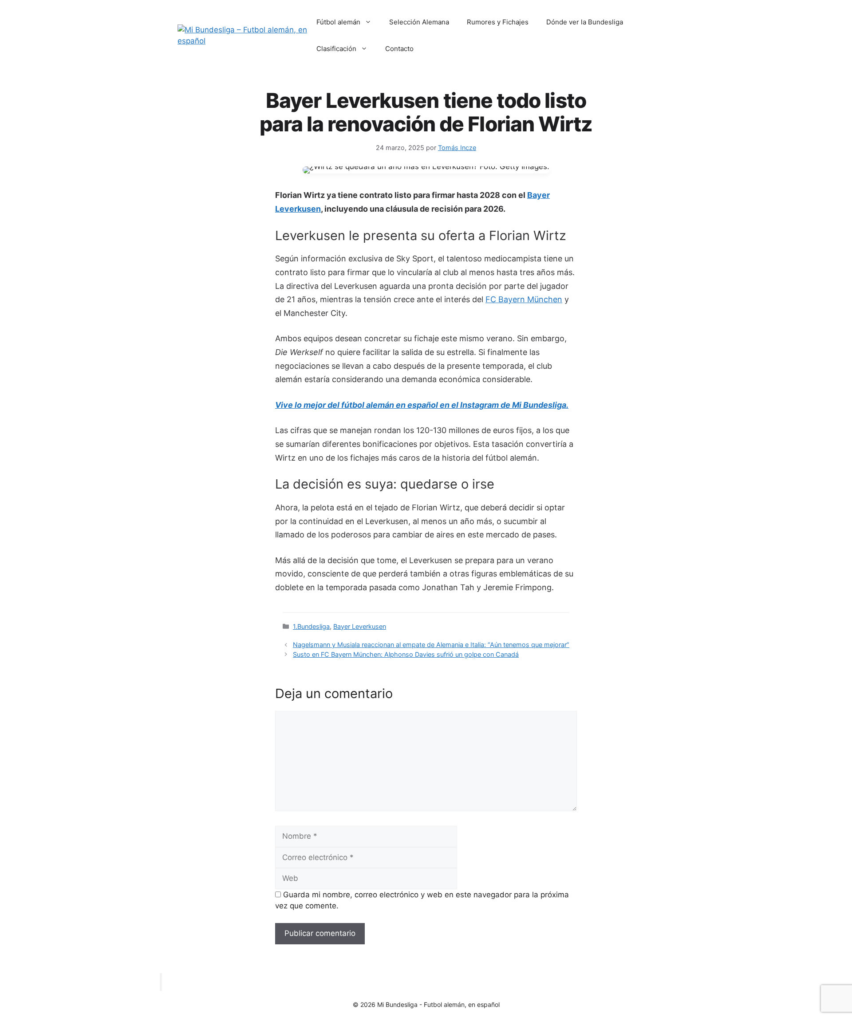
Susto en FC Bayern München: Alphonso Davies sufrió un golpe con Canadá (406, 654)
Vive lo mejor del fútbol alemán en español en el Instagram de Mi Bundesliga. (421, 405)
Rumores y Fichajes (498, 22)
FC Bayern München (523, 299)
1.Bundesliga (311, 626)
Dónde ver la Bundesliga (584, 22)
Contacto (399, 48)
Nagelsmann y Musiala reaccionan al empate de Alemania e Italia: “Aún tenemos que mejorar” (431, 644)
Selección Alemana (419, 22)
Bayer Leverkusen (359, 626)
